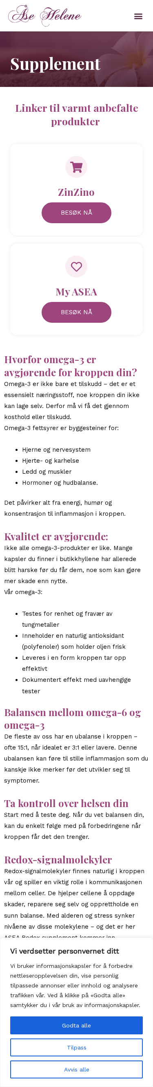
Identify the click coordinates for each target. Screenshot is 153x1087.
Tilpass (76, 1047)
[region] (76, 1012)
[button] (138, 15)
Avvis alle (76, 1069)
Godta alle (76, 1025)
